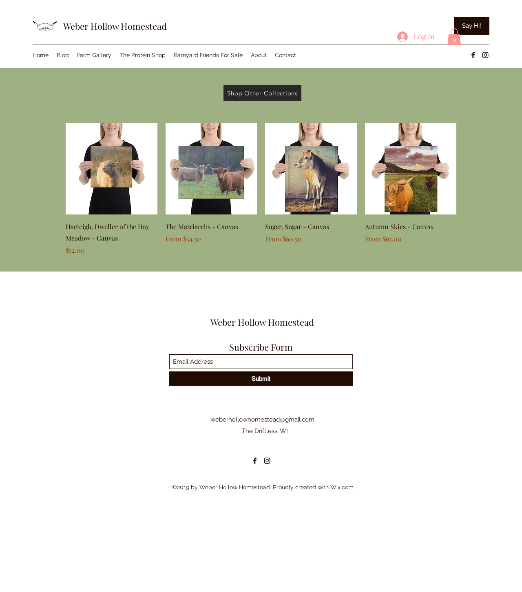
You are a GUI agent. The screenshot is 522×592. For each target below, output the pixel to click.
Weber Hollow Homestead (115, 26)
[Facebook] (473, 55)
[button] (454, 36)
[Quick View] (111, 168)
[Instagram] (485, 55)
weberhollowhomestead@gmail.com (262, 419)
